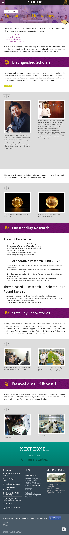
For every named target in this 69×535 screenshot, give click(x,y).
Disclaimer (25, 518)
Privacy (33, 518)
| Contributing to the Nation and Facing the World (12, 499)
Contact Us (17, 518)
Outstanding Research (13, 37)
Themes (7, 11)
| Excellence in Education (11, 484)
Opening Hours (55, 470)
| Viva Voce (7, 503)
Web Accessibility (42, 518)
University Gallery (34, 2)
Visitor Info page (35, 485)
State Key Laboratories (13, 39)
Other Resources (7, 518)
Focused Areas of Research (15, 41)
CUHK (66, 2)
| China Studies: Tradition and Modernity (11, 494)
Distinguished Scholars (13, 35)
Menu (2, 2)
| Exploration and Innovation (9, 488)
